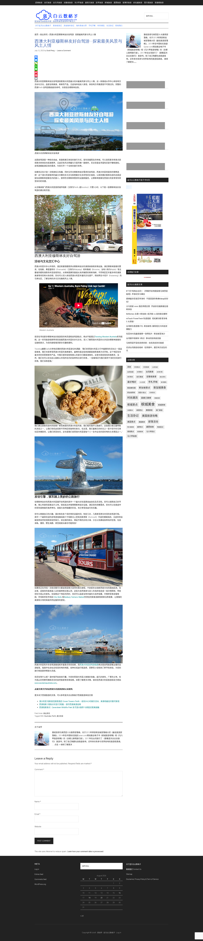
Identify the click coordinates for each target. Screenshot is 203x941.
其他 (129, 367)
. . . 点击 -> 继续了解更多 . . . (63, 744)
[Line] (79, 69)
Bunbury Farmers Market (74, 597)
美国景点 (131, 422)
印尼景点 (137, 367)
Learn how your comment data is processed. (85, 851)
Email (37, 814)
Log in (37, 869)
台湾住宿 (130, 372)
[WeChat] (79, 63)
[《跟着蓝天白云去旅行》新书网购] (147, 263)
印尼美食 (146, 367)
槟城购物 (161, 405)
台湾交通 (155, 367)
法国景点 (130, 410)
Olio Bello (58, 597)
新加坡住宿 (131, 388)
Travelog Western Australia (106, 337)
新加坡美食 (160, 387)
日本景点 (152, 392)
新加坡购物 (131, 392)
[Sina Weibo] (79, 72)
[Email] (79, 78)
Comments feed (40, 879)
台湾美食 (149, 372)
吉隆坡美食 (151, 376)
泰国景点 (139, 410)
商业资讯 (44, 34)
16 (120, 893)
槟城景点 (132, 404)
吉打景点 (130, 377)
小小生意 (142, 382)
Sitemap (129, 874)
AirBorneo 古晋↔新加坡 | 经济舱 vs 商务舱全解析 (146, 314)
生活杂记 (133, 415)
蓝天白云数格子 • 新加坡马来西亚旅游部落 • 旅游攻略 (57, 15)
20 (101, 898)
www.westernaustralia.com (46, 683)
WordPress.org (40, 884)
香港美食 (140, 431)
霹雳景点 (140, 427)
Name (38, 801)
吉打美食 (139, 377)
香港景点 (130, 431)
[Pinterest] (79, 75)
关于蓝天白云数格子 (133, 864)
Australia (47, 716)
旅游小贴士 (142, 392)
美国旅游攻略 (150, 415)
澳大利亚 (60, 716)
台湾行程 (159, 372)
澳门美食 (159, 410)
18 (89, 898)
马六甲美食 (132, 436)
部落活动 (153, 421)
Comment (39, 769)
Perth (54, 716)
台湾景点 (139, 372)
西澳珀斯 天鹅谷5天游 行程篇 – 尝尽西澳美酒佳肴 (60, 704)
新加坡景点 (144, 387)
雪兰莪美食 (130, 427)
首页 (36, 34)
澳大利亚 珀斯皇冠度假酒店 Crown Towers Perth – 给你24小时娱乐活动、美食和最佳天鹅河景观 (79, 701)
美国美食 (142, 422)
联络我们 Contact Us (133, 869)
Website (38, 826)
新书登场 (163, 382)
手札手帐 (153, 382)
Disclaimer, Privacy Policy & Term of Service (142, 879)
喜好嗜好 (131, 382)
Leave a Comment (64, 50)
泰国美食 (149, 410)
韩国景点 (160, 427)
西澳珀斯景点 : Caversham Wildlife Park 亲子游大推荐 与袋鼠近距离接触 (69, 707)
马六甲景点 (150, 431)
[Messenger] (79, 60)
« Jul (82, 916)
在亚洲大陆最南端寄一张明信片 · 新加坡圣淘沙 (145, 334)
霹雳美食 (150, 427)
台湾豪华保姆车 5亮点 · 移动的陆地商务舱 (143, 338)
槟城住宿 (157, 398)
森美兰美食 (146, 398)
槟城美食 (148, 404)
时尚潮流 (132, 397)
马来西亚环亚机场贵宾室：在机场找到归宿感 (145, 343)
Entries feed (39, 874)
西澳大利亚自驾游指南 (89, 665)
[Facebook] (79, 57)
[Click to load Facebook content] (129, 187)
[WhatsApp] (79, 66)
